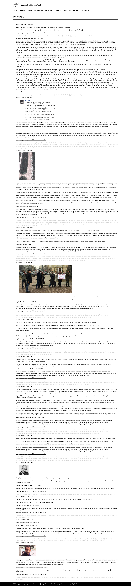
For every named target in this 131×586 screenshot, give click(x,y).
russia (23, 143)
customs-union (64, 143)
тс (40, 144)
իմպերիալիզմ (38, 146)
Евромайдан (89, 144)
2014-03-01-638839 (21, 435)
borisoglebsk (35, 220)
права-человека (81, 144)
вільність (103, 144)
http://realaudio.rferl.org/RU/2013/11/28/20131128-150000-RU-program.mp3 (34, 502)
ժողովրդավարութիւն (41, 35)
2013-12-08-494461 (21, 462)
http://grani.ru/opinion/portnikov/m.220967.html (36, 567)
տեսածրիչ (57, 10)
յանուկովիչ (68, 35)
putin (23, 220)
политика (27, 144)
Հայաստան (46, 95)
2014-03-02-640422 (21, 319)
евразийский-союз (57, 144)
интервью (35, 494)
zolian (53, 143)
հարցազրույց (85, 494)
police (24, 314)
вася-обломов (48, 538)
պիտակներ (85, 10)
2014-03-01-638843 (21, 386)
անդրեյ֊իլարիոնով (59, 382)
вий (36, 538)
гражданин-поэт (61, 538)
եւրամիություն (79, 577)
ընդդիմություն (110, 494)
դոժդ (23, 540)
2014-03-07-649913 (21, 97)
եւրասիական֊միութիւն (64, 146)
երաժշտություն (100, 540)
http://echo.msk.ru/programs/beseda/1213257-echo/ (28, 485)
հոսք (16, 10)
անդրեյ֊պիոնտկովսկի (61, 431)
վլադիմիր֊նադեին (112, 144)
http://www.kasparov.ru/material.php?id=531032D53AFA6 (30, 417)
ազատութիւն (53, 35)
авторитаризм (72, 144)
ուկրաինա (21, 35)
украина (104, 143)
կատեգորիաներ (74, 10)
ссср (38, 143)
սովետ (99, 146)
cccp (35, 143)
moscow (20, 314)
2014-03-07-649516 (21, 150)
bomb (50, 220)
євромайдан (96, 144)
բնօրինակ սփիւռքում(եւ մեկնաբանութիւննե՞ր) (31, 33)
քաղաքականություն (97, 515)
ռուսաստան (30, 35)
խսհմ (18, 148)
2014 (41, 143)
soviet (31, 143)
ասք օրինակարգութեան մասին (26, 38)
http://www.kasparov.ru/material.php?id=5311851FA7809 (30, 339)
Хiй (38, 538)
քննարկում (72, 515)
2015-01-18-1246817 (21, 24)
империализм (20, 144)
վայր (65, 10)
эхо (40, 494)
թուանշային (38, 10)
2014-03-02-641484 (21, 262)
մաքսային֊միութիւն (49, 146)
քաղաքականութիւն (79, 35)
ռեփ (84, 540)
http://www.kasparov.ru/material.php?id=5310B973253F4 (30, 368)
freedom (83, 143)
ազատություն (100, 494)
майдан (113, 143)
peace (28, 314)
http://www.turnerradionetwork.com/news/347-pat (28, 206)
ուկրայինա (20, 146)
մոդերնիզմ (26, 517)
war (30, 220)
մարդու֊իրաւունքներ (79, 146)
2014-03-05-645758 (21, 227)
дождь (54, 538)
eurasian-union (72, 143)
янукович (92, 143)
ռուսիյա (58, 540)
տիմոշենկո (85, 538)
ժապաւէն (23, 10)
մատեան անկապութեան (31, 5)
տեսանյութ (90, 540)
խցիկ (30, 10)
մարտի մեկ (54, 95)
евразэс (37, 144)
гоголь (42, 538)
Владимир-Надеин (23, 256)
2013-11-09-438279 (21, 542)
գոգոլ (108, 538)
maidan (78, 143)
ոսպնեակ (48, 10)
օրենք (80, 95)
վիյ (105, 538)
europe (40, 220)
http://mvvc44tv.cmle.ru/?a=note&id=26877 (61, 27)
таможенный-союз (47, 144)
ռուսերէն (89, 35)
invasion (58, 143)
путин (87, 143)
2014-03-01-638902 (21, 356)
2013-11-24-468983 (21, 519)
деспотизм (65, 144)
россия (108, 143)
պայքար (74, 95)
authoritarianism (47, 143)
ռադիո (30, 515)
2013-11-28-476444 (21, 496)
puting (19, 143)
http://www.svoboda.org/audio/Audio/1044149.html (28, 505)
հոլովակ (79, 540)
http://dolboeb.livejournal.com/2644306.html (26, 302)
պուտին (61, 35)
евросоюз (30, 577)
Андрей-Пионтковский (24, 429)
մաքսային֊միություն (65, 494)
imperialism (44, 314)
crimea (54, 220)
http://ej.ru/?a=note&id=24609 (23, 244)
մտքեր (61, 95)
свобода (32, 144)
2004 (85, 384)
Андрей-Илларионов (23, 381)
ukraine (27, 143)
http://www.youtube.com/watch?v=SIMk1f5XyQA (28, 522)
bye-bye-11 (78, 538)
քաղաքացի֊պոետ (32, 540)
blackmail (45, 220)
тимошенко (21, 538)
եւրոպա (92, 494)
